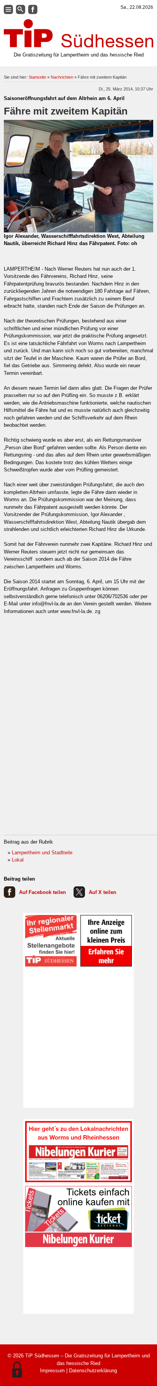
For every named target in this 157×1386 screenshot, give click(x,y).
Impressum (52, 1370)
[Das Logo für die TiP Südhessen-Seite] (78, 33)
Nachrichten (62, 77)
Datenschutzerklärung (93, 1370)
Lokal (18, 860)
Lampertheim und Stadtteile (42, 852)
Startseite (37, 77)
